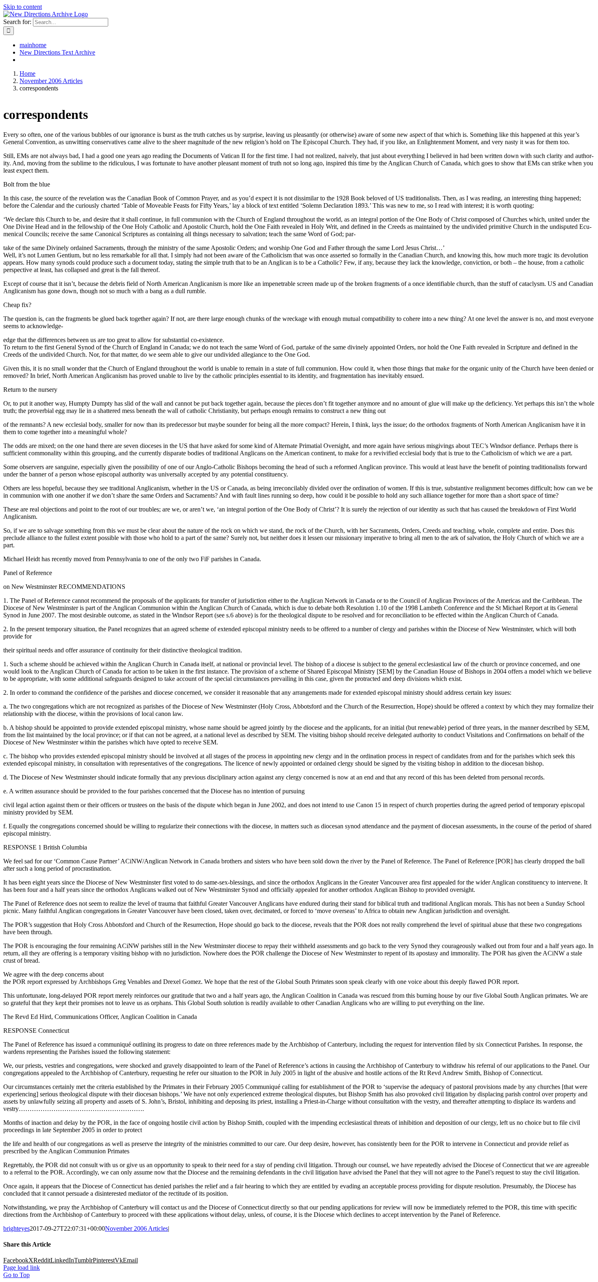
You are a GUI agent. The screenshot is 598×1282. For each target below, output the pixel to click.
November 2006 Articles (136, 1228)
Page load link (21, 1267)
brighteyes (16, 1228)
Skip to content (22, 6)
